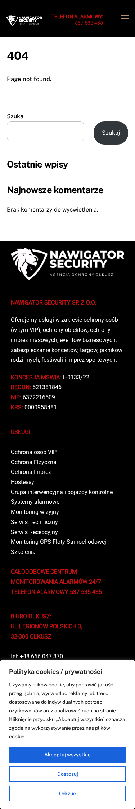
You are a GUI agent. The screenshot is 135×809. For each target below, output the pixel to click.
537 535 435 (77, 20)
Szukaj (16, 116)
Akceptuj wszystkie (67, 754)
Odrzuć (67, 793)
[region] (67, 734)
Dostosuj (67, 774)
